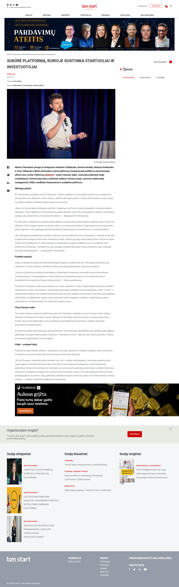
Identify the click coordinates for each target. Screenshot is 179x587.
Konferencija (143, 466)
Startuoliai (85, 15)
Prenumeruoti (143, 6)
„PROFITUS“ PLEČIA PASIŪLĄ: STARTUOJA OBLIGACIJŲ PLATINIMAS (38, 473)
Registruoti (135, 434)
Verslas (28, 15)
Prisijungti (156, 6)
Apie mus (104, 572)
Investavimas (31, 466)
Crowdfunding (128, 77)
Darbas (103, 568)
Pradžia (9, 54)
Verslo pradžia (16, 54)
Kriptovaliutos (17, 85)
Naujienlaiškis (147, 15)
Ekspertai (65, 15)
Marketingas (81, 471)
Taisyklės (104, 575)
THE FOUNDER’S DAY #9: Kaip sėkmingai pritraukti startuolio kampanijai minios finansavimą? (152, 473)
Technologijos (28, 85)
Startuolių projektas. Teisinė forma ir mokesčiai (88, 490)
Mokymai (47, 15)
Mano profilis (74, 561)
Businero (49, 175)
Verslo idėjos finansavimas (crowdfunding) (86, 464)
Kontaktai (104, 565)
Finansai (69, 461)
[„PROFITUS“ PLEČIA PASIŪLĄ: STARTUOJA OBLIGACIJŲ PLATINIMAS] (14, 471)
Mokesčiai (70, 486)
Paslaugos (125, 15)
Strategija (160, 77)
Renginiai (106, 15)
